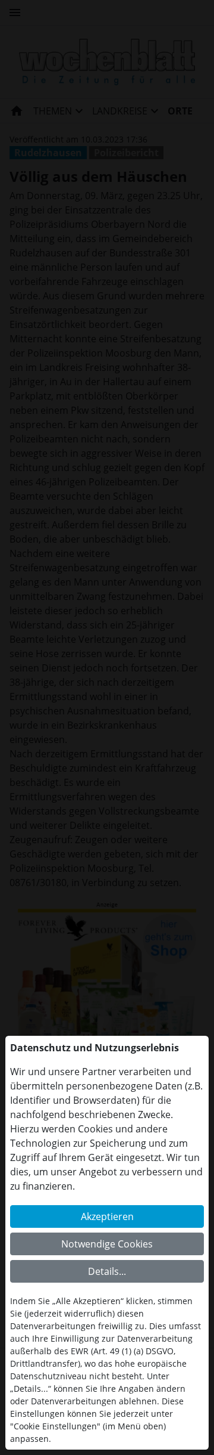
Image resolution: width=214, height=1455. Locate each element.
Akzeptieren (107, 1216)
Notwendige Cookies (107, 1243)
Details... (107, 1271)
